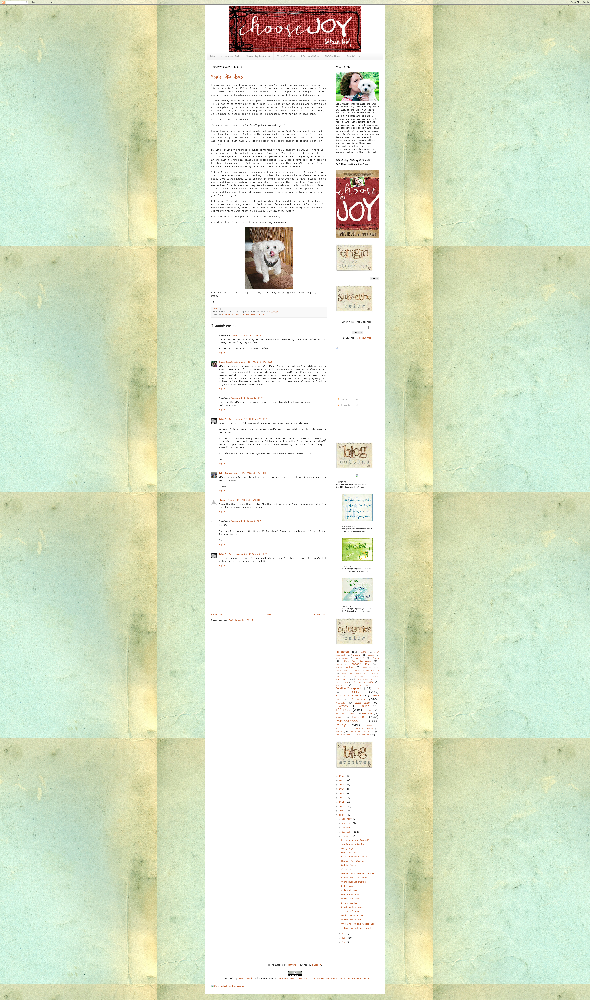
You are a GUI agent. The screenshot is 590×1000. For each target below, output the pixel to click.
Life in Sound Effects (354, 856)
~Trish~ (223, 500)
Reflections (250, 315)
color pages (342, 682)
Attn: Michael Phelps (353, 882)
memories (340, 714)
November (347, 823)
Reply (222, 353)
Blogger (316, 965)
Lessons (369, 710)
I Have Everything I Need (356, 928)
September (348, 832)
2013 (342, 793)
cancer (339, 664)
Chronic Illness (333, 56)
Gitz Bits (362, 702)
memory (353, 714)
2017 (342, 776)
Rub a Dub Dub (349, 852)
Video (339, 732)
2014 (342, 789)
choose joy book (345, 667)
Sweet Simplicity (228, 362)
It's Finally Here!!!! (354, 911)
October (347, 827)
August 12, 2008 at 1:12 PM (244, 500)
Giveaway (342, 706)
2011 (342, 802)
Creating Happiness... (354, 907)
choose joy (360, 664)
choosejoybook (365, 679)
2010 (342, 806)
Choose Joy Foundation (258, 56)
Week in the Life (362, 732)
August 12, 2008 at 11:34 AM (247, 398)
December (347, 819)
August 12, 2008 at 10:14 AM (255, 362)
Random (358, 717)
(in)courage (342, 652)
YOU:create (363, 735)
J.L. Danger (225, 473)
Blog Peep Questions (357, 661)
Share (215, 309)
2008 (342, 815)
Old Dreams (347, 886)
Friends (236, 315)
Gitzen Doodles (286, 56)
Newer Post (217, 615)
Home (212, 56)
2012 (342, 797)
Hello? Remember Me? (352, 915)
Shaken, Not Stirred (352, 861)
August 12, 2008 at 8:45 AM (246, 335)
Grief (365, 706)
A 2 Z (360, 658)
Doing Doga (347, 848)
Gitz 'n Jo (225, 419)
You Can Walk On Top (352, 844)
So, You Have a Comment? (355, 840)
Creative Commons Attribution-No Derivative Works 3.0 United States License (323, 978)
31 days (355, 655)
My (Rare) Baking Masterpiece (358, 924)
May (344, 942)
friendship (341, 703)
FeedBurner (365, 338)
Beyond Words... (350, 903)
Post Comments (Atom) (240, 620)
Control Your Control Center (357, 873)
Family (226, 315)
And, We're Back (350, 894)
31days (371, 655)
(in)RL (363, 652)
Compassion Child (364, 682)
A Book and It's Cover (354, 878)
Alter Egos (347, 869)
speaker (368, 726)
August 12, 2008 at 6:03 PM (246, 521)
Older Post (320, 615)
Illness (343, 710)
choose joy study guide (353, 673)
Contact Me (353, 56)
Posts (343, 399)
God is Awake (348, 865)
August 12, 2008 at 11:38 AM (252, 419)
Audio (376, 658)
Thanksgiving (342, 729)
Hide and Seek (349, 890)
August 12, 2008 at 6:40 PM (251, 554)
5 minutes (342, 658)
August (346, 836)
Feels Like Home (227, 77)
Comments (344, 405)
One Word (367, 713)
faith (376, 689)
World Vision (343, 735)
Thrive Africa (364, 729)
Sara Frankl (245, 978)
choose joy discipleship (366, 670)
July (345, 933)
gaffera (292, 965)
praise (339, 717)
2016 (342, 780)
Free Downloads (310, 56)
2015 (342, 784)
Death (339, 685)
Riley (262, 315)
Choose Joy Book (230, 56)
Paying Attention (351, 920)
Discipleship (363, 685)
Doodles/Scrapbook (349, 688)
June (345, 938)
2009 (342, 811)
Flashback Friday (348, 695)
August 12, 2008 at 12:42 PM (249, 473)
